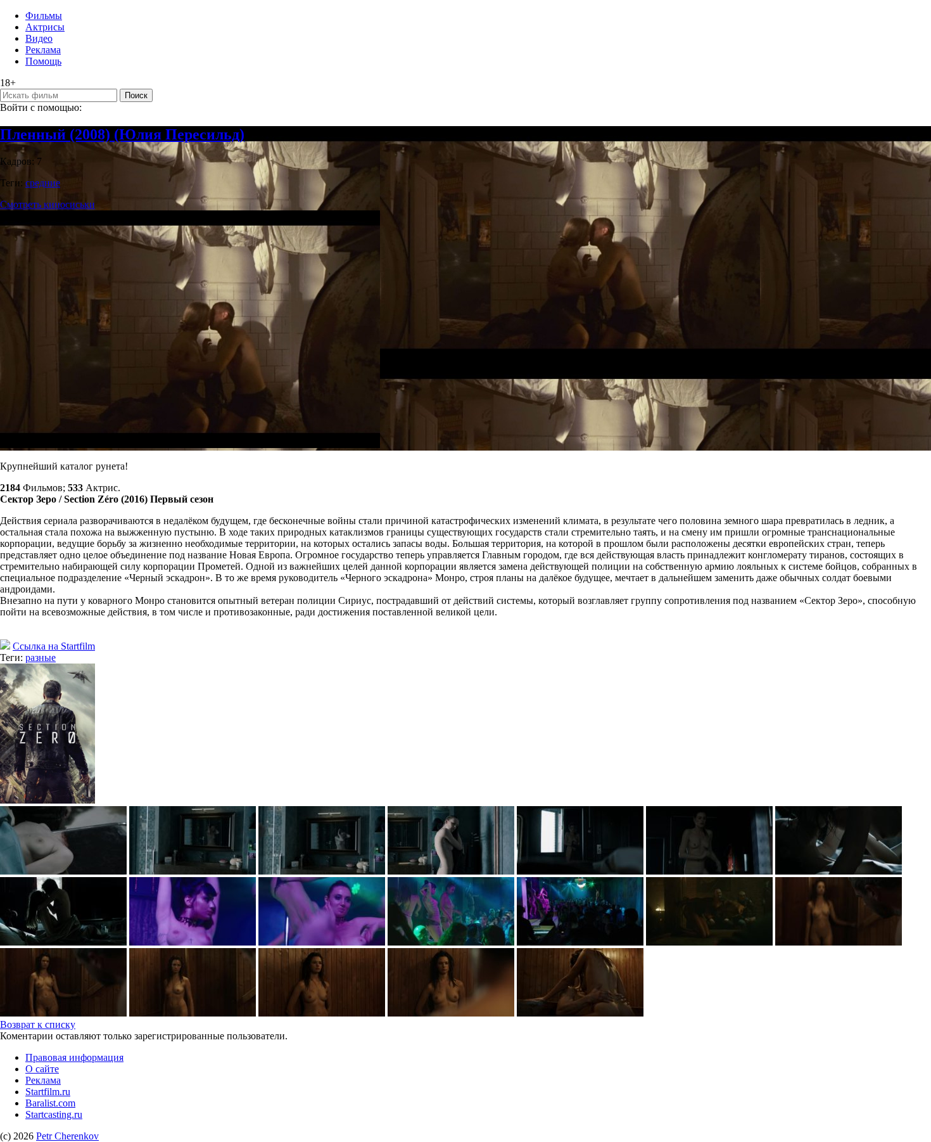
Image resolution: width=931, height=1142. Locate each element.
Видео (39, 38)
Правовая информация (74, 1057)
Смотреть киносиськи (47, 204)
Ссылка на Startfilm (54, 646)
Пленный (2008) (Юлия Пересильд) (122, 134)
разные (40, 657)
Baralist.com (50, 1103)
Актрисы (45, 27)
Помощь (43, 61)
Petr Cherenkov (67, 1136)
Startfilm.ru (47, 1091)
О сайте (42, 1068)
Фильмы (43, 15)
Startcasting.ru (53, 1114)
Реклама (43, 49)
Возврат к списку (37, 1024)
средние (42, 182)
